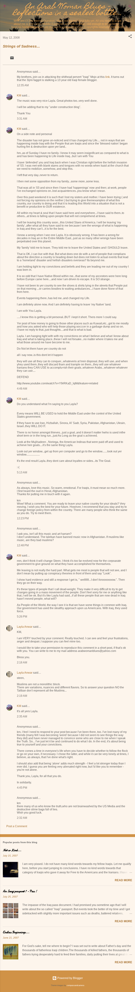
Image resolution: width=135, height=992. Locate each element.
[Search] (130, 7)
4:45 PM (22, 787)
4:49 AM (22, 388)
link (107, 76)
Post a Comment (16, 826)
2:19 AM (22, 695)
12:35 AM (23, 85)
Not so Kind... (12, 850)
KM (19, 95)
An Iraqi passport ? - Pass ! (20, 891)
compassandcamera (75, 985)
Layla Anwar (24, 626)
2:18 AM (22, 662)
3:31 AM (22, 118)
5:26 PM (22, 616)
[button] (130, 37)
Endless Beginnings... (16, 932)
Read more (123, 880)
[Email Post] (12, 59)
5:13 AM (22, 472)
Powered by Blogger (70, 978)
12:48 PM (23, 545)
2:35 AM (22, 716)
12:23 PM (23, 518)
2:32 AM (22, 817)
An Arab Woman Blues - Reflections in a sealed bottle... (67, 10)
